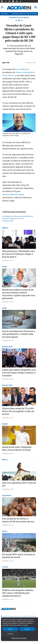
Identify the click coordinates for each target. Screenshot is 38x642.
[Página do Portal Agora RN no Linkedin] (18, 1)
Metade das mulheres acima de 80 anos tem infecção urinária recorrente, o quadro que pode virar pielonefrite (18, 294)
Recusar (27, 629)
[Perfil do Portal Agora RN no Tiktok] (21, 1)
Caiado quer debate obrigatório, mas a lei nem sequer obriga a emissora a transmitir (19, 372)
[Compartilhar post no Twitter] (16, 20)
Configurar (10, 633)
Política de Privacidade (18, 638)
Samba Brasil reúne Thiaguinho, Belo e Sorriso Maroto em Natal (17, 448)
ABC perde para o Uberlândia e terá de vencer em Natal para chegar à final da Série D (18, 254)
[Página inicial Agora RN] (8, 609)
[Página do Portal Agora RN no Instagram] (10, 1)
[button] (2, 7)
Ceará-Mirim (21, 69)
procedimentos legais (14, 194)
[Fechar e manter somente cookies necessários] (37, 629)
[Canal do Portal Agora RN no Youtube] (14, 1)
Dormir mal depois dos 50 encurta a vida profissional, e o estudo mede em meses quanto (18, 334)
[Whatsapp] (22, 20)
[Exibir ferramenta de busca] (35, 7)
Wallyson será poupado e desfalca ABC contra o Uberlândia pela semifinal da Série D (17, 593)
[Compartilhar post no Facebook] (19, 20)
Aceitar (10, 629)
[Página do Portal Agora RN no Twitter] (7, 1)
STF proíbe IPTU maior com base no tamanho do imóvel (18, 556)
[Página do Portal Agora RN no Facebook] (3, 1)
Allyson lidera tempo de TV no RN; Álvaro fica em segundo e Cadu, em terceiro (18, 411)
